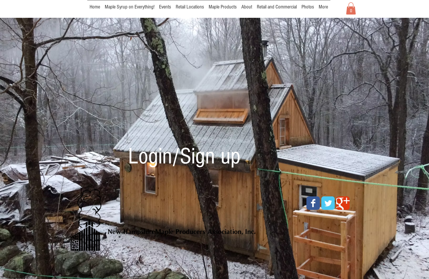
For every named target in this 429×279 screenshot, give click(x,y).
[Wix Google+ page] (343, 203)
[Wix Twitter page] (328, 203)
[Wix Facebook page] (313, 203)
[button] (351, 8)
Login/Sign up (184, 156)
